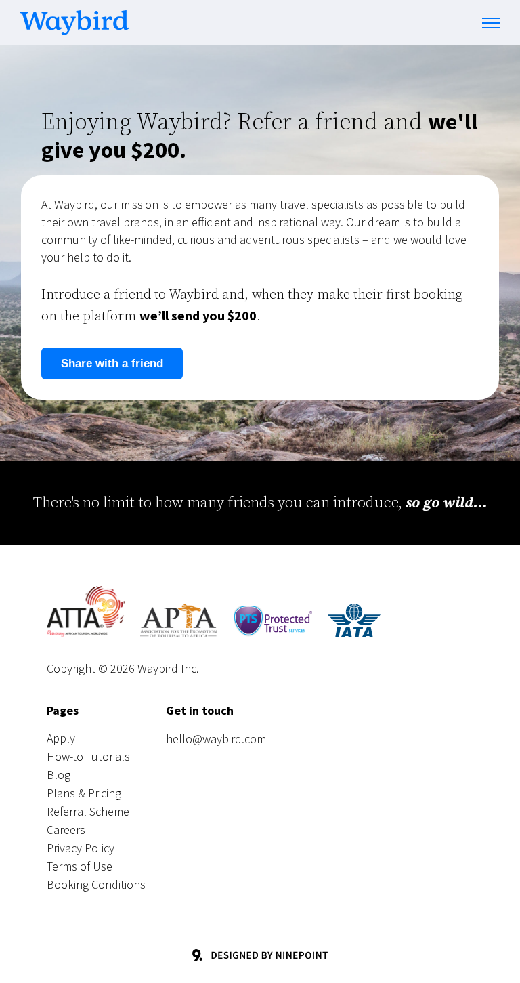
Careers (66, 829)
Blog (58, 774)
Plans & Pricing (84, 793)
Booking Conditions (96, 884)
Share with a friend (112, 363)
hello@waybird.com (216, 739)
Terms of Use (79, 866)
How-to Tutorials (88, 756)
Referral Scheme (88, 811)
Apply (61, 738)
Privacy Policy (80, 848)
